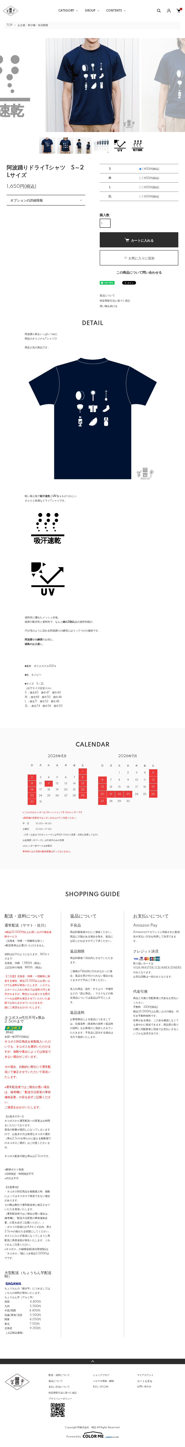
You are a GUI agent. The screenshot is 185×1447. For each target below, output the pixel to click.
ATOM (104, 1387)
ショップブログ (101, 1375)
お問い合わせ (144, 1386)
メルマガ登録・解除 (103, 1381)
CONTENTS (114, 10)
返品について (107, 295)
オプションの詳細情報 (26, 200)
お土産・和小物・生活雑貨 (33, 25)
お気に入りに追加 (141, 258)
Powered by (73, 1436)
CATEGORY (66, 10)
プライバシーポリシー (60, 1399)
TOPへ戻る (92, 1361)
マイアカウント (145, 1375)
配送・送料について (59, 1375)
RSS (95, 1387)
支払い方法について (59, 1387)
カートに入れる (142, 240)
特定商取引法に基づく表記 (115, 300)
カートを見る (144, 1381)
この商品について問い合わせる (139, 272)
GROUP (90, 10)
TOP (9, 25)
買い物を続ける (108, 306)
